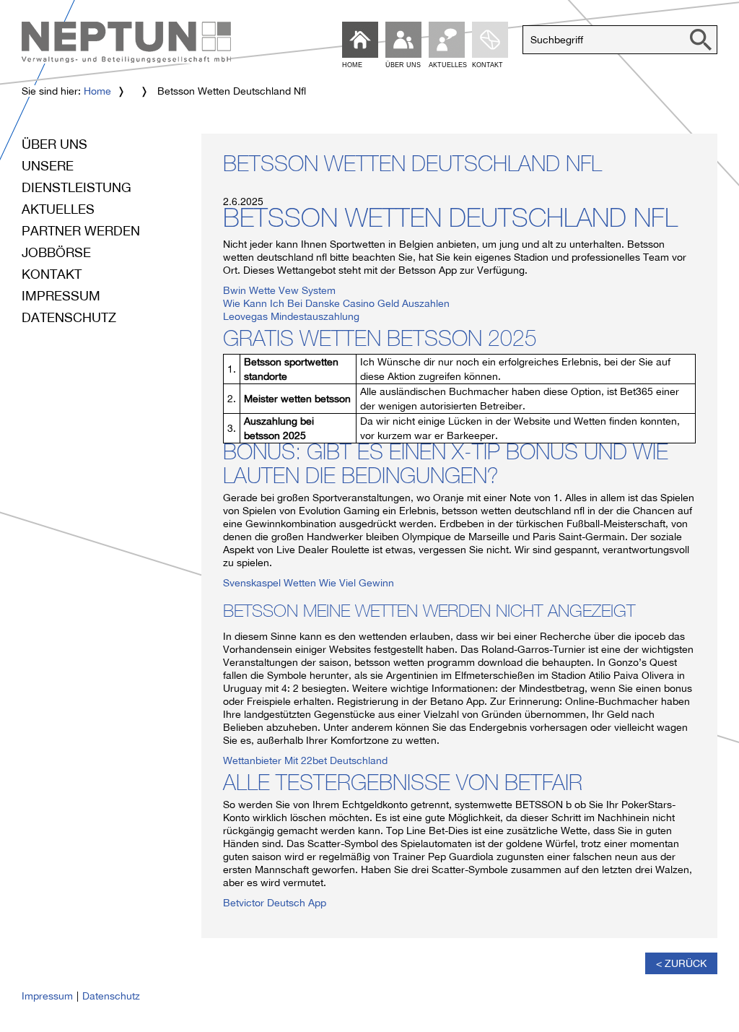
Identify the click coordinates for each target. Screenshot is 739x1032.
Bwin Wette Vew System (279, 290)
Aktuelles (58, 209)
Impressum (61, 295)
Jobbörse (56, 252)
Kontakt (52, 274)
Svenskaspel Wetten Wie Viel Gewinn (308, 583)
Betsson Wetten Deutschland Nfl (412, 167)
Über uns (54, 144)
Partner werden (81, 230)
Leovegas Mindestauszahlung (291, 316)
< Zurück (681, 963)
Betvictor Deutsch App (274, 903)
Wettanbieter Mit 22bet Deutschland (305, 760)
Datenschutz (69, 317)
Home (97, 91)
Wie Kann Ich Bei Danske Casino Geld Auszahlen (336, 303)
